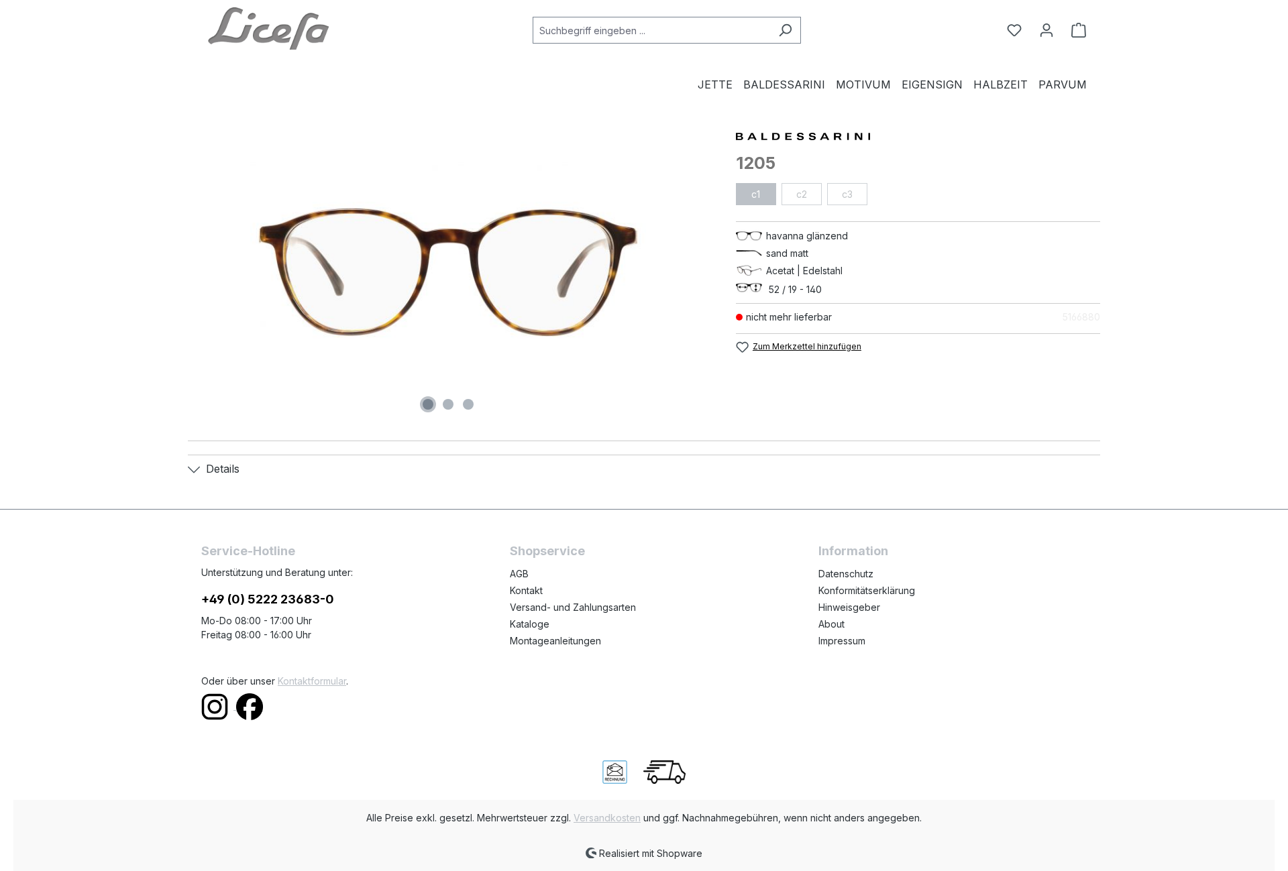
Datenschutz (845, 573)
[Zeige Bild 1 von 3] (428, 404)
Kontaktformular (312, 681)
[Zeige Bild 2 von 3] (448, 404)
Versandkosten (607, 817)
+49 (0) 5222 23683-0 (267, 599)
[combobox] (651, 30)
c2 (801, 194)
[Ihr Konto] (1046, 30)
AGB (519, 573)
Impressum (841, 640)
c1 (755, 194)
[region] (448, 272)
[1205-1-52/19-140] (448, 272)
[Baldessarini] (918, 135)
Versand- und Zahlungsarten (573, 607)
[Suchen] (785, 30)
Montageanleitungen (555, 640)
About (831, 624)
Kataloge (529, 624)
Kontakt (526, 590)
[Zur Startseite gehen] (268, 27)
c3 (847, 194)
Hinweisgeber (849, 607)
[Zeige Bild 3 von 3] (468, 404)
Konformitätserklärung (866, 590)
